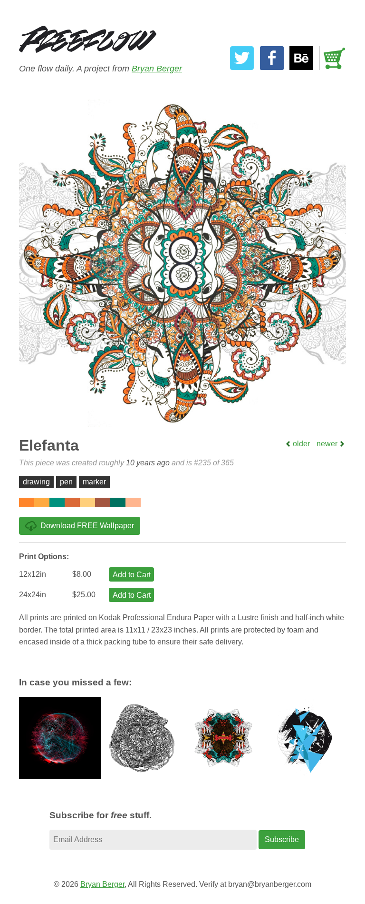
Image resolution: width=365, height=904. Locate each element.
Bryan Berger (157, 68)
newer (327, 444)
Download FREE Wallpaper (87, 526)
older (301, 444)
